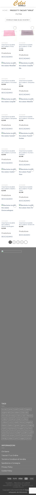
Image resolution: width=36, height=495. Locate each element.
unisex (10, 438)
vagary (22, 438)
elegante (29, 422)
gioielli (17, 425)
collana (25, 419)
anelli (16, 409)
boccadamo (16, 412)
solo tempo (10, 435)
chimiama (11, 419)
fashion (4, 425)
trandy (29, 435)
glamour (23, 425)
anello (22, 409)
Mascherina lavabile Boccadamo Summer (9, 151)
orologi (17, 432)
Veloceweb (23, 492)
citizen (19, 419)
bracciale (25, 412)
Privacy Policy (7, 467)
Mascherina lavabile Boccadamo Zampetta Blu (26, 82)
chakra (4, 419)
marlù (4, 428)
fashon (11, 425)
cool (10, 422)
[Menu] (33, 3)
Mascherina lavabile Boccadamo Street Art (26, 223)
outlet (31, 432)
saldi (3, 435)
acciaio (4, 409)
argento (28, 409)
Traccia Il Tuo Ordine (10, 455)
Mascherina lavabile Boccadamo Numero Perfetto (26, 152)
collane (4, 422)
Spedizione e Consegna (11, 463)
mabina (30, 425)
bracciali (5, 415)
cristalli (16, 422)
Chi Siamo (5, 452)
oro (12, 432)
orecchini (29, 428)
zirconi (28, 438)
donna (22, 422)
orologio (24, 432)
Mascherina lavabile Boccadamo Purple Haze (25, 188)
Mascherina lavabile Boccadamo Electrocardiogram (8, 224)
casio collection (27, 415)
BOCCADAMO (7, 57)
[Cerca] (2, 3)
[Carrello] (5, 3)
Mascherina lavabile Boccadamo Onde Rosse (25, 46)
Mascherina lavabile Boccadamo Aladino (8, 187)
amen (10, 409)
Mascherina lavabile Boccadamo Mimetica (26, 117)
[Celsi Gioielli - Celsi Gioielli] (19, 3)
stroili (18, 435)
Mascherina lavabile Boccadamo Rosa (8, 45)
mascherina (11, 428)
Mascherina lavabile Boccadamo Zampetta (9, 117)
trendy (4, 438)
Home (5, 10)
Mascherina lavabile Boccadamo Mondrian (9, 81)
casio (18, 415)
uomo (16, 438)
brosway (12, 415)
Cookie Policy (7, 471)
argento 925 (6, 412)
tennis (24, 435)
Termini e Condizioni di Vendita (14, 459)
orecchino (5, 432)
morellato (20, 428)
